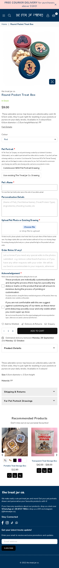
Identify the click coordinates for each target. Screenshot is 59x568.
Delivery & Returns (33, 324)
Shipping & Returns (14, 391)
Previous (2, 455)
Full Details (7, 127)
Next (56, 455)
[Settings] (48, 15)
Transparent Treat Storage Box (44, 461)
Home (4, 24)
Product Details (12, 348)
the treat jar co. (8, 91)
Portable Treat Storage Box (15, 466)
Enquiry (51, 324)
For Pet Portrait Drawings (18, 400)
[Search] (9, 15)
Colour (5, 134)
